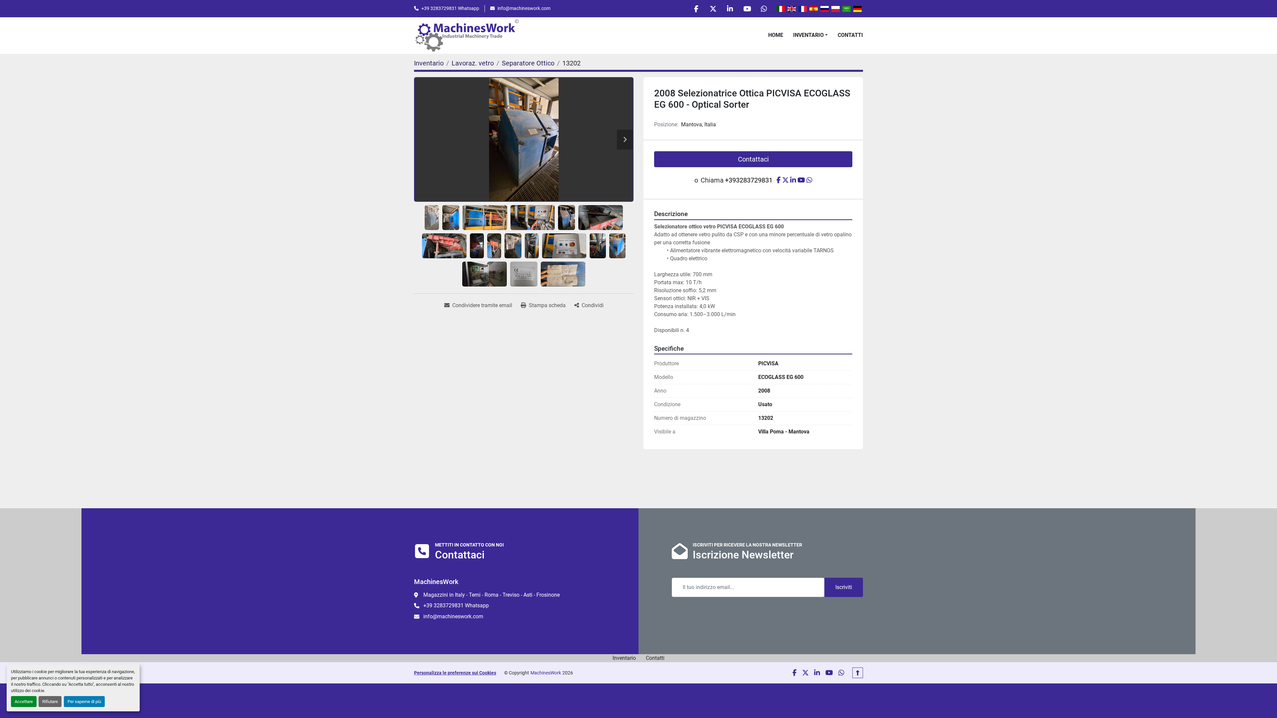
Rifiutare (50, 701)
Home (775, 35)
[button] (810, 35)
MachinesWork (545, 672)
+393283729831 (749, 180)
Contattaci (753, 159)
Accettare (24, 701)
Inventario (808, 35)
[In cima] (857, 672)
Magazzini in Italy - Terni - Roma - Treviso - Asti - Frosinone (491, 595)
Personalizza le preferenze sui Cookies (455, 672)
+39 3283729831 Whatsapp (450, 8)
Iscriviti (843, 587)
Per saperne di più (84, 701)
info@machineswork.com (523, 8)
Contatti (850, 35)
